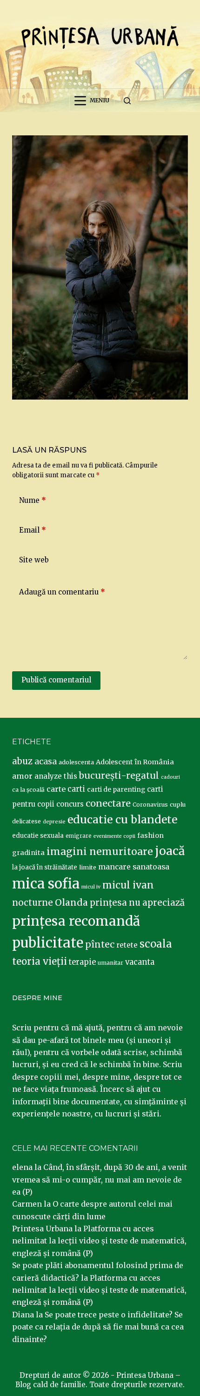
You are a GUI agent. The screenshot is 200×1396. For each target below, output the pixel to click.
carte (56, 789)
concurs (70, 804)
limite (87, 867)
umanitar (110, 962)
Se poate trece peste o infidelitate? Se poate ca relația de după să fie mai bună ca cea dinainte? (98, 1327)
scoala (156, 943)
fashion (150, 835)
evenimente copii (114, 836)
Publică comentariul (56, 679)
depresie (54, 821)
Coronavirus (150, 804)
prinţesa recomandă (76, 921)
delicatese (26, 821)
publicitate (47, 943)
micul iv (90, 887)
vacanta (139, 962)
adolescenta (76, 762)
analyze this (55, 776)
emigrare (79, 836)
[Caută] (127, 100)
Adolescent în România (135, 762)
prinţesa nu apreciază (137, 902)
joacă (170, 851)
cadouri (170, 777)
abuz (22, 761)
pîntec (99, 944)
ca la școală (28, 789)
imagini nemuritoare (100, 851)
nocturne (32, 902)
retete (127, 945)
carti (76, 789)
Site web (34, 559)
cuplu (178, 804)
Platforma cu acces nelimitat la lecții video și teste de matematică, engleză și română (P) (99, 1241)
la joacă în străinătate (44, 867)
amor (22, 776)
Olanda (71, 902)
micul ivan (128, 885)
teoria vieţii (39, 961)
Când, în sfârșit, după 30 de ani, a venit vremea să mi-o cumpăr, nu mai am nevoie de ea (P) (99, 1179)
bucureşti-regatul (119, 775)
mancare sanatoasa (133, 866)
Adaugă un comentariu (62, 592)
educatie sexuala (38, 836)
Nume (32, 500)
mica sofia (46, 883)
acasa (45, 761)
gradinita (28, 852)
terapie (82, 962)
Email (32, 530)
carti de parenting (116, 789)
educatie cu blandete (122, 819)
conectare (108, 803)
